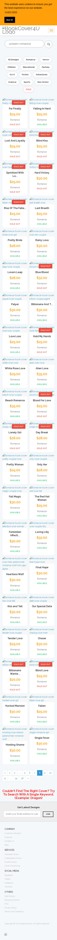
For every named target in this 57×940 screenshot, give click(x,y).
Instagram (9, 883)
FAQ (6, 904)
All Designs (13, 59)
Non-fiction (43, 82)
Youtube (8, 887)
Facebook (9, 875)
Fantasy (46, 67)
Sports (27, 82)
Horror (46, 59)
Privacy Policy (11, 908)
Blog (7, 845)
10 (50, 773)
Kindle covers (11, 862)
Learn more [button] (11, 12)
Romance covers (12, 900)
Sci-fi (12, 74)
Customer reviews (13, 833)
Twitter (7, 879)
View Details (15, 101)
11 (5, 778)
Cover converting (12, 866)
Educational (29, 67)
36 (22, 778)
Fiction (25, 74)
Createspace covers (13, 858)
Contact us (9, 841)
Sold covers (10, 896)
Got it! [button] (9, 20)
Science (12, 82)
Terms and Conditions (14, 911)
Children (11, 67)
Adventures (41, 74)
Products (8, 837)
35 (16, 778)
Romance (30, 59)
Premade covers (12, 854)
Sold (28, 89)
